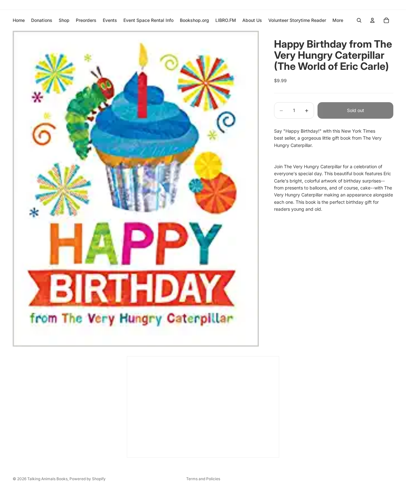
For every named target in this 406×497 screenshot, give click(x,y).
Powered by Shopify (87, 478)
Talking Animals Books (47, 478)
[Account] (372, 20)
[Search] (359, 20)
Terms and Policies (203, 478)
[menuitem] (337, 20)
